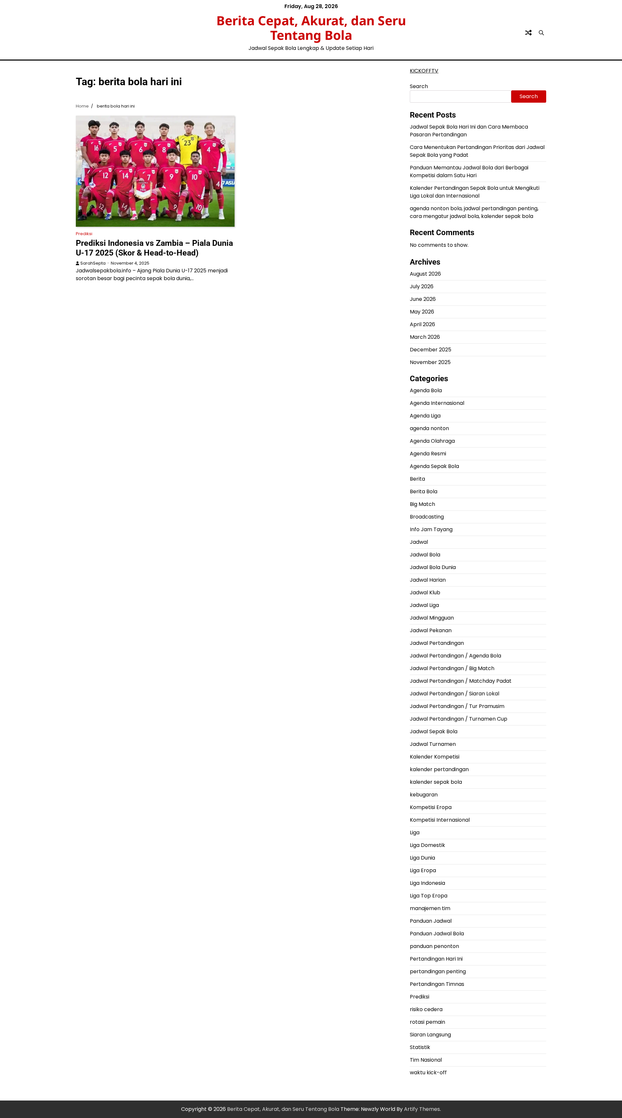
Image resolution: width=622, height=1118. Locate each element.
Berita (417, 479)
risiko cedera (426, 1009)
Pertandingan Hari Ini (436, 959)
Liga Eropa (423, 870)
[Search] (541, 33)
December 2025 (430, 349)
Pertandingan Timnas (437, 984)
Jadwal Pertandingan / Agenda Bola (455, 655)
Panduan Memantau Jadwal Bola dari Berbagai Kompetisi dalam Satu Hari (469, 171)
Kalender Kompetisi (434, 756)
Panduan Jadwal (431, 921)
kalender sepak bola (436, 782)
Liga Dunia (422, 857)
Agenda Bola (426, 390)
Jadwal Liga (424, 605)
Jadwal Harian (428, 580)
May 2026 (422, 311)
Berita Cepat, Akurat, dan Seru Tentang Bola (311, 27)
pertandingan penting (438, 971)
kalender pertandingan (439, 769)
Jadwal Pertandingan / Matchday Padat (461, 681)
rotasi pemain (427, 1022)
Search (419, 86)
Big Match (422, 504)
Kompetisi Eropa (431, 807)
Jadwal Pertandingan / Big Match (452, 668)
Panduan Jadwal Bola (437, 933)
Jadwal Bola (425, 554)
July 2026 (421, 286)
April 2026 (422, 324)
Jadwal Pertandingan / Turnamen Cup (458, 719)
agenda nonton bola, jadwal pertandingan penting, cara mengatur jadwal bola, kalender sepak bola (474, 212)
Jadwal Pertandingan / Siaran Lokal (454, 693)
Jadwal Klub (425, 592)
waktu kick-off (428, 1072)
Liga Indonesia (427, 883)
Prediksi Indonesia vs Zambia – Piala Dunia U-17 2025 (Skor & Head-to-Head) (154, 247)
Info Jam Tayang (431, 529)
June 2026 (423, 299)
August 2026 (425, 274)
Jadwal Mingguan (432, 618)
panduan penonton (434, 946)
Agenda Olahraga (432, 441)
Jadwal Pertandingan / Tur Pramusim (457, 706)
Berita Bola (423, 491)
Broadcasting (427, 516)
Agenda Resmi (428, 453)
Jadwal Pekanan (431, 630)
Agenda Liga (425, 415)
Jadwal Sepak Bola (433, 731)
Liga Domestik (427, 845)
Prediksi (84, 234)
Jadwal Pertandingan (437, 643)
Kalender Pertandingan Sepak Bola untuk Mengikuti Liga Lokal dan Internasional (474, 192)
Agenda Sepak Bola (434, 466)
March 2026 (425, 337)
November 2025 (430, 362)
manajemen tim (430, 908)
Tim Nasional (426, 1060)
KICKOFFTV (424, 70)
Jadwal (419, 542)
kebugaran (424, 794)
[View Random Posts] (528, 33)
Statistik (420, 1047)
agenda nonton (429, 428)
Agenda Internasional (437, 403)
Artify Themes (422, 1109)
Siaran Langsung (430, 1034)
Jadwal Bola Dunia (433, 567)
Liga (415, 832)
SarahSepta (93, 263)
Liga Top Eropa (428, 895)
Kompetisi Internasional (440, 820)
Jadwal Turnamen (433, 744)
